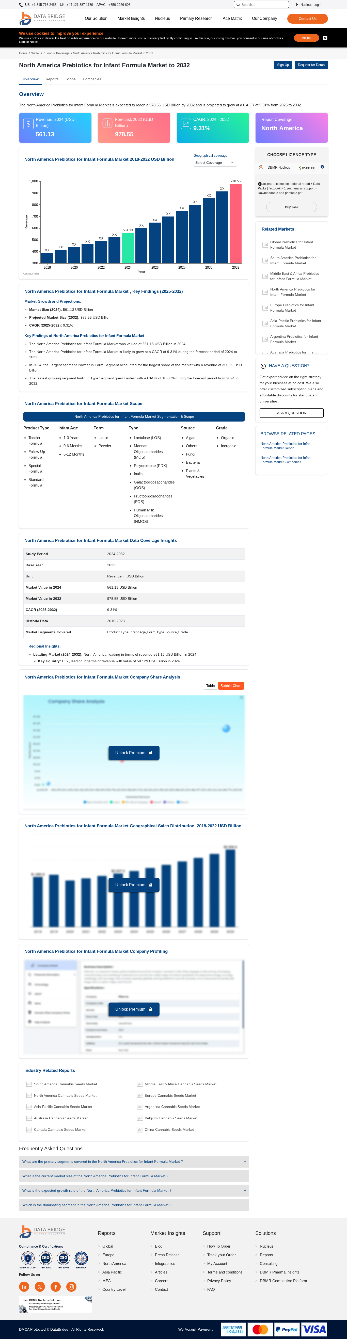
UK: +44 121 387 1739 (76, 4)
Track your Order (221, 1255)
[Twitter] (40, 1287)
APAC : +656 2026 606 (113, 4)
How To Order (218, 1246)
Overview (31, 79)
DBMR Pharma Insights (279, 1272)
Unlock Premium (130, 753)
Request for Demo (311, 65)
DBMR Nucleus (279, 167)
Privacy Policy (219, 1281)
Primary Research (196, 18)
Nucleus (162, 18)
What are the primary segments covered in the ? (102, 1161)
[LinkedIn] (24, 1287)
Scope (71, 79)
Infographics (165, 1263)
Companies (92, 79)
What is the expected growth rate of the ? (96, 1190)
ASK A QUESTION (291, 413)
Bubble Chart (231, 686)
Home (23, 53)
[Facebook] (56, 1287)
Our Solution (96, 18)
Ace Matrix (232, 18)
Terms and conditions (225, 1272)
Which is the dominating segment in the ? (96, 1205)
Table (210, 686)
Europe (108, 1255)
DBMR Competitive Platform (283, 1281)
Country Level (113, 1289)
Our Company (264, 18)
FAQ (211, 1289)
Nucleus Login (311, 5)
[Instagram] (71, 1287)
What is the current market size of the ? (95, 1176)
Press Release (167, 1255)
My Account (217, 1263)
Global (107, 1246)
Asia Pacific (112, 1272)
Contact (161, 1289)
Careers (161, 1281)
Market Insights (131, 18)
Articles (161, 1272)
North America (114, 1263)
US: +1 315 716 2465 (40, 5)
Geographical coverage (210, 155)
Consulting (268, 1263)
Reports (52, 79)
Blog (158, 1246)
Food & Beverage (57, 53)
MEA (106, 1281)
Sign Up (283, 65)
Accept (306, 38)
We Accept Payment (196, 1329)
